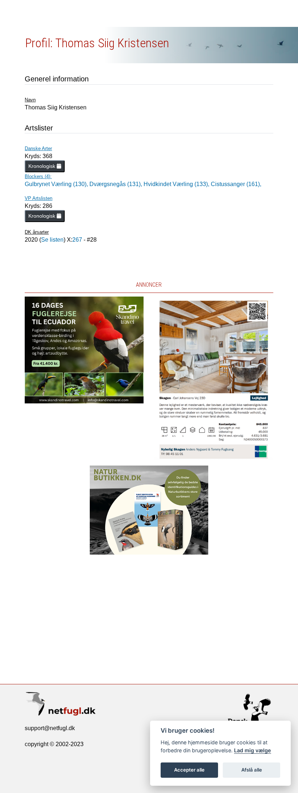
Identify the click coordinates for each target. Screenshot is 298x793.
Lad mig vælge (252, 750)
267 (77, 240)
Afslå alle (251, 770)
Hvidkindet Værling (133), (177, 184)
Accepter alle (189, 770)
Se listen (52, 240)
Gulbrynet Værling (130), (57, 184)
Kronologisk (42, 166)
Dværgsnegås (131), (116, 184)
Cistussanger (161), (236, 184)
